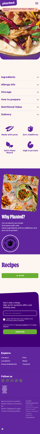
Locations (5, 361)
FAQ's (3, 409)
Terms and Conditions (21, 325)
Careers (5, 357)
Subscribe (20, 332)
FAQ (24, 357)
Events (11, 404)
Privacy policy (14, 411)
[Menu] (36, 3)
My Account (6, 401)
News (24, 361)
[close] (36, 9)
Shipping (11, 409)
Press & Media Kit (9, 364)
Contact (26, 364)
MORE (21, 275)
